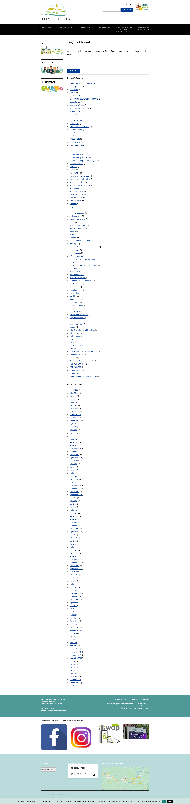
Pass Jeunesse (75, 302)
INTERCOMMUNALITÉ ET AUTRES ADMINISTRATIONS (124, 29)
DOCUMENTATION (104, 27)
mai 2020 (73, 612)
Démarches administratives (80, 179)
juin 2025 (73, 433)
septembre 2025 (76, 424)
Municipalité (74, 293)
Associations (74, 102)
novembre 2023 (75, 488)
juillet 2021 (74, 575)
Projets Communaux (77, 318)
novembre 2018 (75, 655)
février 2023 (74, 516)
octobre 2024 (74, 455)
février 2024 (74, 479)
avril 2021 (73, 584)
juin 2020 (73, 609)
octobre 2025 (74, 421)
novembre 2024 (75, 452)
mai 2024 (73, 470)
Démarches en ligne (77, 182)
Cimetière (73, 136)
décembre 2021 (75, 559)
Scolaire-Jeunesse (76, 336)
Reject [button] (169, 801)
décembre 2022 (75, 522)
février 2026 (74, 408)
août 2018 (73, 661)
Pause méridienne (76, 305)
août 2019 (73, 633)
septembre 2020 (76, 603)
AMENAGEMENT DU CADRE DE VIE (82, 83)
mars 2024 (73, 476)
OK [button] (164, 801)
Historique (73, 244)
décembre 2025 (75, 415)
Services (73, 342)
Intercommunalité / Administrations (83, 259)
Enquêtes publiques (77, 213)
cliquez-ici (156, 801)
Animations (74, 90)
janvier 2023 (74, 519)
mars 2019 (73, 646)
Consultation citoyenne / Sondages (83, 160)
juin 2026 (73, 396)
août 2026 (73, 390)
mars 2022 (73, 550)
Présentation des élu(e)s (79, 315)
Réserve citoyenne (76, 324)
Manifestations (75, 284)
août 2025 (73, 427)
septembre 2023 (76, 495)
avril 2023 (73, 510)
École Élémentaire (76, 197)
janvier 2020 (74, 624)
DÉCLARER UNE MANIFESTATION (143, 28)
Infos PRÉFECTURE (76, 256)
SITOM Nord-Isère (76, 345)
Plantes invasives (76, 311)
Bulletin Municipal (76, 111)
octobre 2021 (74, 566)
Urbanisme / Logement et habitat (82, 361)
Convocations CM (76, 164)
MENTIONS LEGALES (75, 763)
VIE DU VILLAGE (46, 27)
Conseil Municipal (76, 154)
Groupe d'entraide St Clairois (80, 241)
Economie (73, 204)
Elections (73, 210)
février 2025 (74, 442)
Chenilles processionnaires (80, 133)
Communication (76, 148)
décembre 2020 (75, 593)
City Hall (71, 795)
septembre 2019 (76, 630)
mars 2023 (73, 513)
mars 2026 (73, 405)
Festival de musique (77, 228)
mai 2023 (73, 507)
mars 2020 (73, 618)
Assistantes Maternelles (78, 96)
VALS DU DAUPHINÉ (77, 364)
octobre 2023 (74, 492)
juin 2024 (73, 467)
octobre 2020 (74, 599)
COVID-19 (73, 167)
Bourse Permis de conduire (80, 108)
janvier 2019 (74, 649)
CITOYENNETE (75, 139)
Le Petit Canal (75, 271)
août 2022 (73, 535)
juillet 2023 (74, 501)
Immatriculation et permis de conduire (84, 247)
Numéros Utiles (75, 299)
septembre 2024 (76, 458)
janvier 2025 (74, 445)
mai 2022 (73, 544)
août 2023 (73, 498)
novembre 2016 (75, 680)
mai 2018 (73, 670)
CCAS (71, 117)
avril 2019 (73, 643)
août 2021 (73, 572)
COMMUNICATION (76, 145)
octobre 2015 (74, 683)
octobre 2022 (74, 529)
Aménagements (75, 86)
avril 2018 (73, 673)
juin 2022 (73, 541)
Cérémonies (74, 124)
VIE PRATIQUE (84, 27)
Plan (71, 308)
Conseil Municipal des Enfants (81, 157)
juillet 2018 (74, 664)
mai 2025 (73, 436)
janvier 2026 (74, 411)
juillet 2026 (74, 393)
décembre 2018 (75, 652)
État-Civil (73, 222)
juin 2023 (73, 504)
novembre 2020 (75, 596)
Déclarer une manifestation (80, 176)
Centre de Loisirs (76, 120)
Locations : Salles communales (81, 281)
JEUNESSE (73, 262)
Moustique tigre (75, 290)
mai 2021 (73, 581)
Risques (72, 327)
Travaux (73, 358)
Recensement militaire (78, 321)
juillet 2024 (74, 464)
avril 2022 (73, 547)
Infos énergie (74, 250)
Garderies (73, 237)
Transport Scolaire (76, 355)
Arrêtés (72, 93)
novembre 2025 (75, 418)
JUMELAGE (73, 268)
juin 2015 (73, 686)
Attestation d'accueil (77, 105)
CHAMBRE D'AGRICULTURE (79, 127)
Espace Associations (77, 219)
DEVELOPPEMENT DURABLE (80, 185)
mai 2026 (73, 399)
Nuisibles (73, 296)
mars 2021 (73, 587)
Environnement (75, 216)
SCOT (72, 339)
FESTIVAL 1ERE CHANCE (78, 225)
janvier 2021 (74, 590)
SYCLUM (73, 348)
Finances (73, 231)
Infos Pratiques (75, 253)
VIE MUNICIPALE (65, 27)
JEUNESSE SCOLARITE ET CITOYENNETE (84, 265)
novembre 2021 (75, 562)
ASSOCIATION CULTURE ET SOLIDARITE (84, 99)
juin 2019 (73, 636)
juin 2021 (73, 578)
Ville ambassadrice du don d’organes (83, 376)
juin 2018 (73, 667)
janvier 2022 (74, 556)
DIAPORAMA (74, 188)
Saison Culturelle (76, 333)
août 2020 (73, 606)
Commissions (75, 142)
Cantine (72, 114)
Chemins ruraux (76, 130)
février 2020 (74, 621)
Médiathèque (74, 287)
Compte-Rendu (75, 151)
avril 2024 (73, 473)
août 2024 (73, 461)
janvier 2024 (74, 482)
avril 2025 (73, 439)
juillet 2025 (74, 430)
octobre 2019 (74, 627)
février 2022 (74, 553)
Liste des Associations (78, 278)
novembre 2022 (75, 525)
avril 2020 (73, 615)
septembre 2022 (76, 532)
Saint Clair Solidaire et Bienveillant (82, 330)
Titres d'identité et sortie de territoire (83, 352)
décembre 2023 (75, 485)
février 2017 (74, 676)
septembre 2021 (76, 569)
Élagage (72, 207)
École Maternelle (76, 201)
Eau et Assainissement (78, 194)
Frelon (72, 234)
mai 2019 (73, 639)
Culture (72, 170)
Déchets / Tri (74, 173)
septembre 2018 (76, 658)
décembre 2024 (75, 448)
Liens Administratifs (77, 275)
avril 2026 (73, 402)
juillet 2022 (74, 538)
